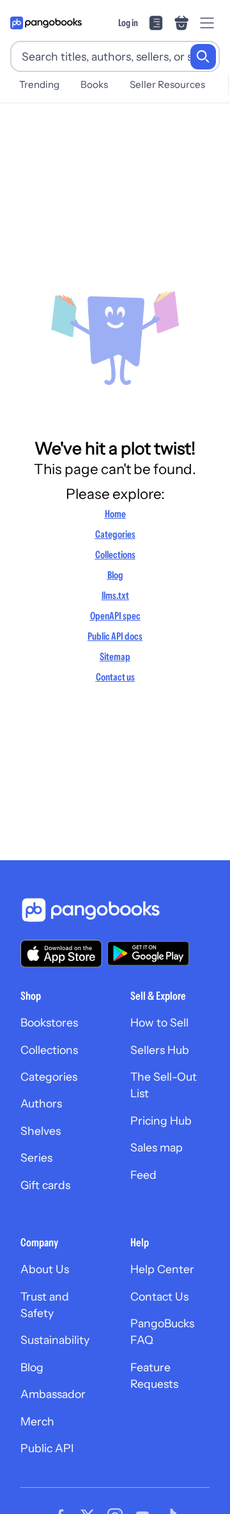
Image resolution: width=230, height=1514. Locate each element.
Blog (115, 574)
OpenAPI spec (115, 615)
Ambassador (53, 1394)
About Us (44, 1269)
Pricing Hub (161, 1120)
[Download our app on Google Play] (148, 953)
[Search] (203, 56)
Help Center (162, 1269)
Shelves (40, 1130)
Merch (37, 1421)
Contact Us (159, 1296)
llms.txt (115, 595)
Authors (41, 1103)
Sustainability (54, 1339)
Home (115, 513)
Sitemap (115, 656)
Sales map (156, 1147)
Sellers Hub (159, 1049)
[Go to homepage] (46, 23)
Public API (46, 1448)
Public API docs (115, 636)
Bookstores (49, 1022)
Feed (143, 1174)
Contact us (115, 676)
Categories (115, 534)
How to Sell (159, 1022)
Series (36, 1157)
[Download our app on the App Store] (61, 953)
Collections (115, 554)
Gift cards (45, 1185)
